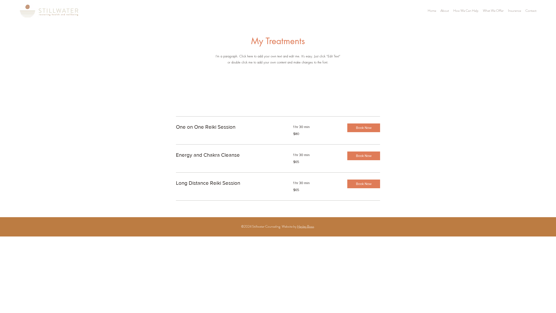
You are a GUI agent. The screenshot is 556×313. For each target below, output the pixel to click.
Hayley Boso (305, 226)
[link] (229, 126)
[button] (363, 127)
